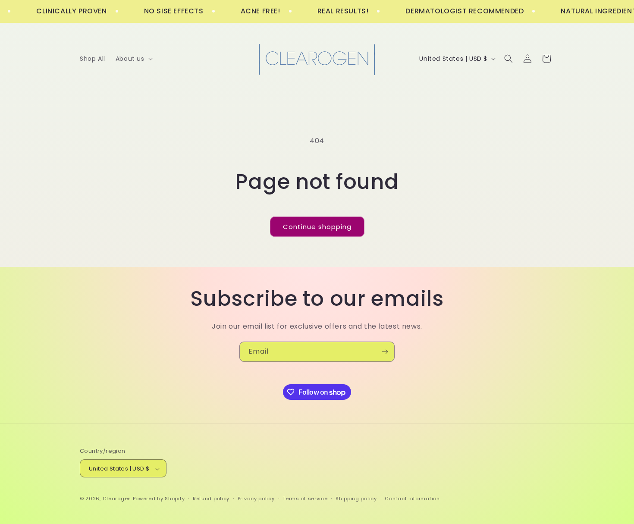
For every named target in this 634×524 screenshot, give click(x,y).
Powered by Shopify (159, 499)
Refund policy (211, 498)
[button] (133, 59)
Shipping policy (356, 498)
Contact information (412, 498)
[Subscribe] (384, 352)
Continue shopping (317, 226)
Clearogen (118, 499)
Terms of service (304, 498)
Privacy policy (256, 498)
